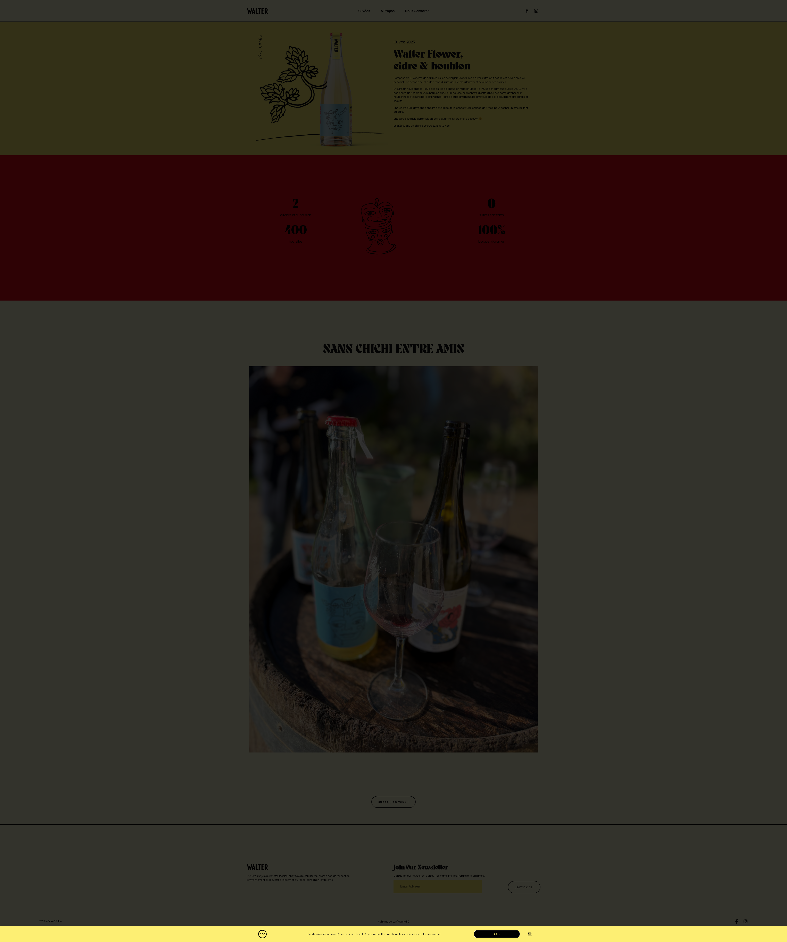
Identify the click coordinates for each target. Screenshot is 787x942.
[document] (393, 471)
